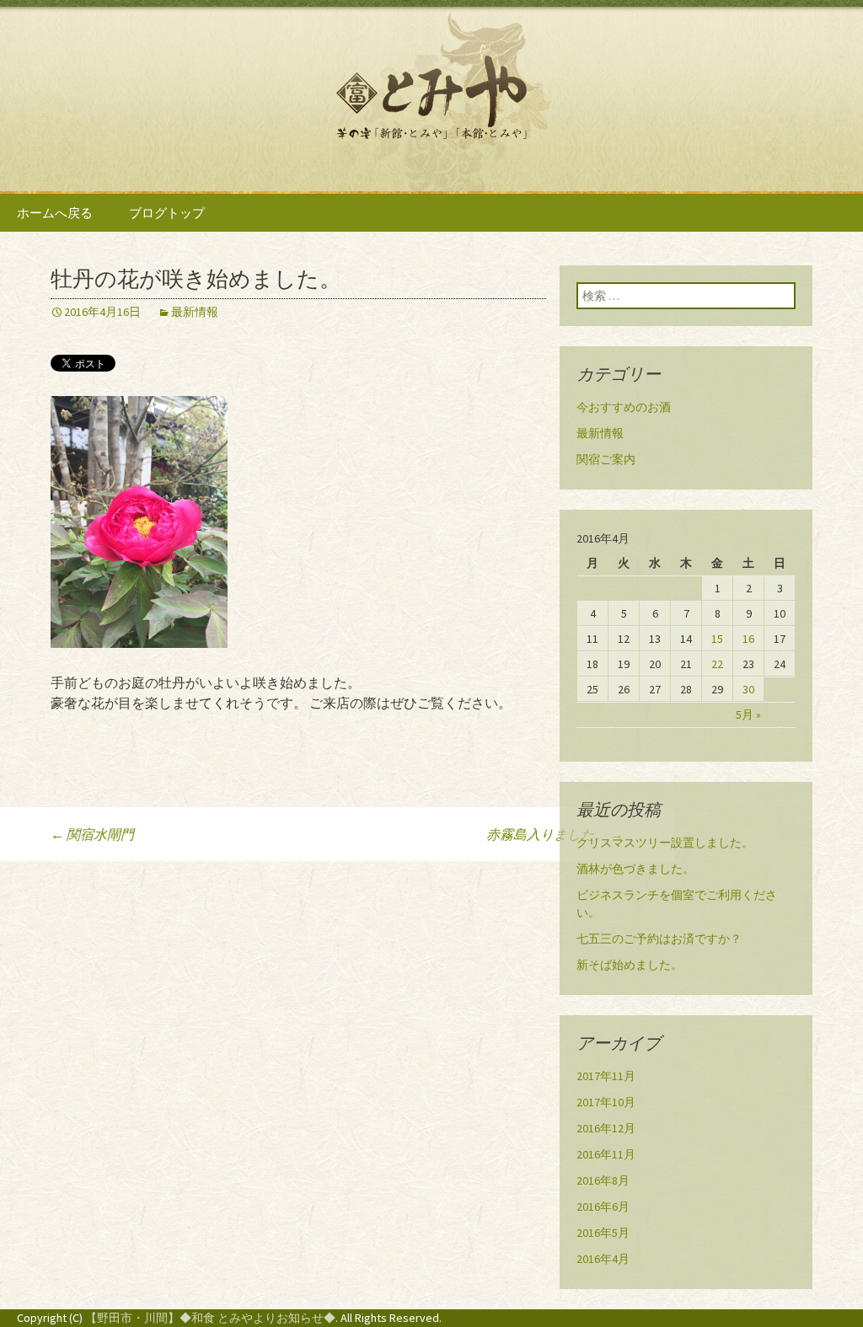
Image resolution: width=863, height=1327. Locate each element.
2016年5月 (603, 1232)
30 (748, 689)
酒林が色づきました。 (635, 868)
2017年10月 (605, 1102)
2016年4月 (603, 1258)
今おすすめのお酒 (623, 407)
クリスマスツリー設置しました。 (664, 842)
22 (717, 664)
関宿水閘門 (92, 834)
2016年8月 (603, 1180)
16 (748, 638)
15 (717, 638)
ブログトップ (167, 213)
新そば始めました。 (629, 964)
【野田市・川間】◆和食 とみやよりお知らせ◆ (210, 1317)
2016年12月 (605, 1128)
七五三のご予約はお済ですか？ (659, 938)
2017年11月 (605, 1076)
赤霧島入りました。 (555, 834)
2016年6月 (603, 1206)
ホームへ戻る (55, 213)
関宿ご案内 (605, 459)
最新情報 (194, 311)
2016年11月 (605, 1154)
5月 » (748, 714)
